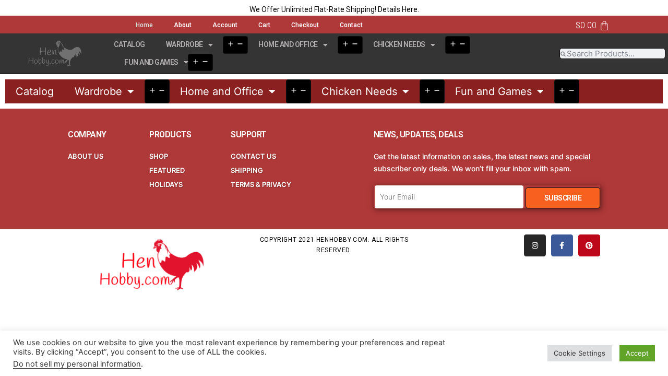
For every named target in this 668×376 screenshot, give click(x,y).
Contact (351, 25)
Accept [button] (637, 353)
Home (144, 25)
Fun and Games (151, 62)
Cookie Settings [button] (579, 353)
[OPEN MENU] (235, 45)
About (183, 25)
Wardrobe (184, 44)
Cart (264, 25)
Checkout (305, 25)
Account (224, 25)
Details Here (398, 9)
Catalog (129, 44)
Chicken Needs (399, 44)
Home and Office (288, 44)
